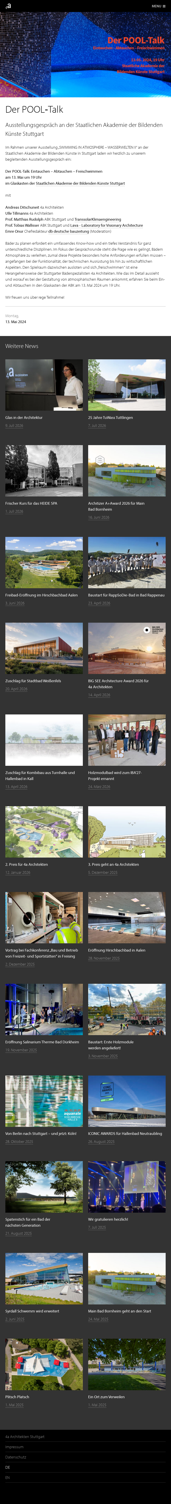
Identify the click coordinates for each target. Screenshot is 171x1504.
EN (7, 1477)
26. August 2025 (101, 1141)
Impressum (14, 1446)
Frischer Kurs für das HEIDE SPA (31, 503)
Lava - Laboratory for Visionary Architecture (106, 225)
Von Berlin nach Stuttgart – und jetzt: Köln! (40, 1133)
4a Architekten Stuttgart (25, 1436)
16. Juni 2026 (98, 517)
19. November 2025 (21, 1049)
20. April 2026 (16, 688)
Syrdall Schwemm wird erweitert (32, 1311)
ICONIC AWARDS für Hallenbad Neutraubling (125, 1133)
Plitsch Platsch (17, 1396)
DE (7, 1467)
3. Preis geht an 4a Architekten (113, 864)
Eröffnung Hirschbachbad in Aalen (116, 950)
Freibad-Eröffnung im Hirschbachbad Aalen (41, 595)
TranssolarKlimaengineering (98, 219)
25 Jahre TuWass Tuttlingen (110, 417)
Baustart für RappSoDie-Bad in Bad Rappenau (126, 595)
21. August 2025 (18, 1233)
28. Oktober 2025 (19, 1141)
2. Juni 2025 (14, 1319)
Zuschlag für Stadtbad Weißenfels (33, 680)
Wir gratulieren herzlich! (108, 1219)
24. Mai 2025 (98, 1319)
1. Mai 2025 (14, 1404)
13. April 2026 (16, 786)
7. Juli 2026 (97, 425)
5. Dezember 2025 (103, 872)
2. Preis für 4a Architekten (26, 864)
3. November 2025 (103, 1055)
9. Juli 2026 (14, 425)
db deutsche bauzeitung (68, 231)
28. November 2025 (104, 958)
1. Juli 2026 (14, 511)
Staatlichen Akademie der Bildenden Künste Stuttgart (80, 183)
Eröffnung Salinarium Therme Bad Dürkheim (42, 1041)
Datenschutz (15, 1457)
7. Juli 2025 (97, 1227)
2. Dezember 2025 (20, 964)
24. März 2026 (99, 786)
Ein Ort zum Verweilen (106, 1396)
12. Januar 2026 (17, 872)
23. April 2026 (99, 603)
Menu (159, 6)
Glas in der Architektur (24, 417)
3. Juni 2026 (14, 603)
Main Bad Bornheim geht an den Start (119, 1311)
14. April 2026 (99, 694)
